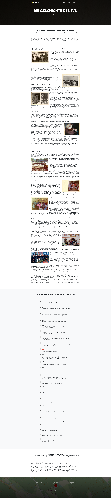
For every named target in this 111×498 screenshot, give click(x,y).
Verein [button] (64, 2)
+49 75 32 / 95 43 (39, 483)
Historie (78, 2)
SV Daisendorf (36, 2)
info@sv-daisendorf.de (72, 483)
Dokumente (73, 2)
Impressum (59, 496)
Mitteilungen (68, 2)
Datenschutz (62, 496)
